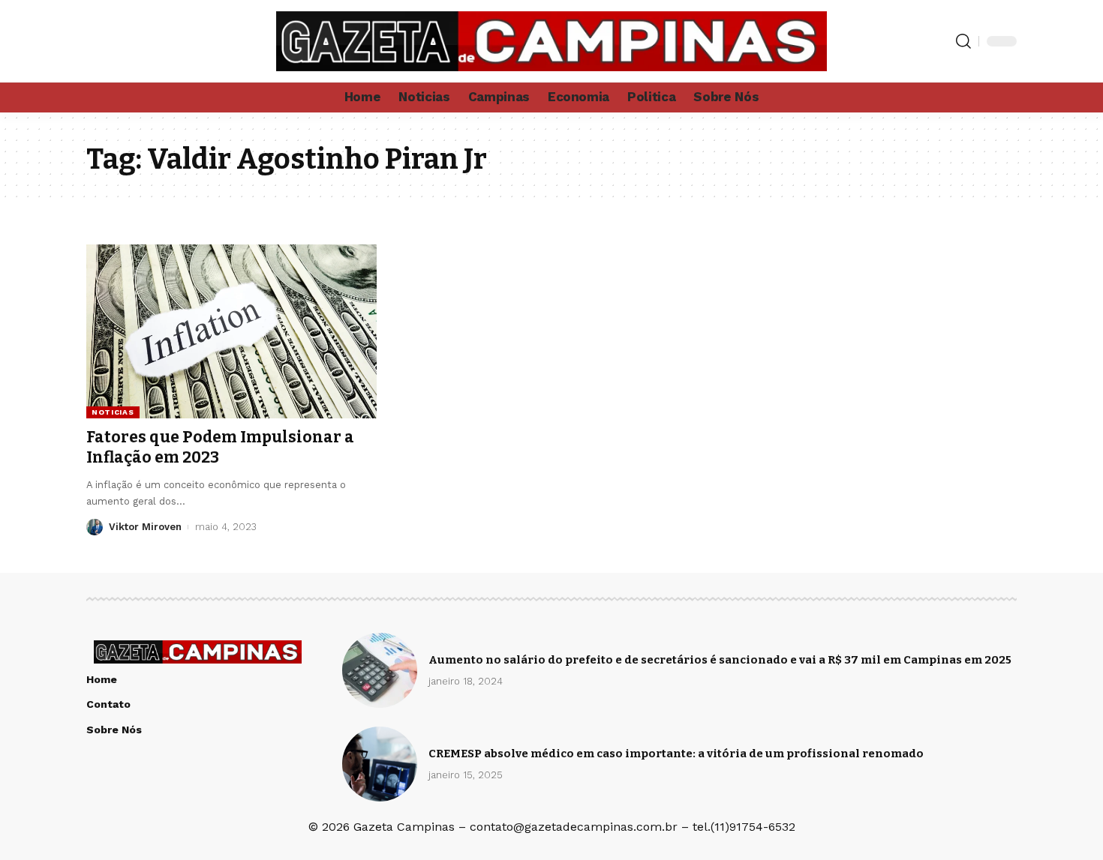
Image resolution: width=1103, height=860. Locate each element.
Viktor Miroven (145, 526)
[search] (963, 41)
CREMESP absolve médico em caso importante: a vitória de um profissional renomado (676, 753)
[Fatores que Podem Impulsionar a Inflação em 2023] (231, 331)
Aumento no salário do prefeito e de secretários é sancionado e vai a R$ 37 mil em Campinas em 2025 (719, 660)
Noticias (113, 412)
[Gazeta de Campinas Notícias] (551, 41)
